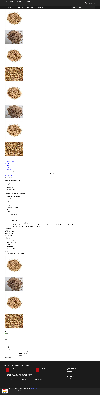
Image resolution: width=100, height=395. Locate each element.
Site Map (69, 381)
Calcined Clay (10, 169)
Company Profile (19, 7)
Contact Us (40, 7)
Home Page (9, 7)
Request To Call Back (10, 163)
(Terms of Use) (34, 388)
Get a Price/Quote (9, 175)
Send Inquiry (10, 161)
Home (8, 165)
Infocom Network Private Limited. (28, 390)
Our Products (30, 7)
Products (9, 167)
